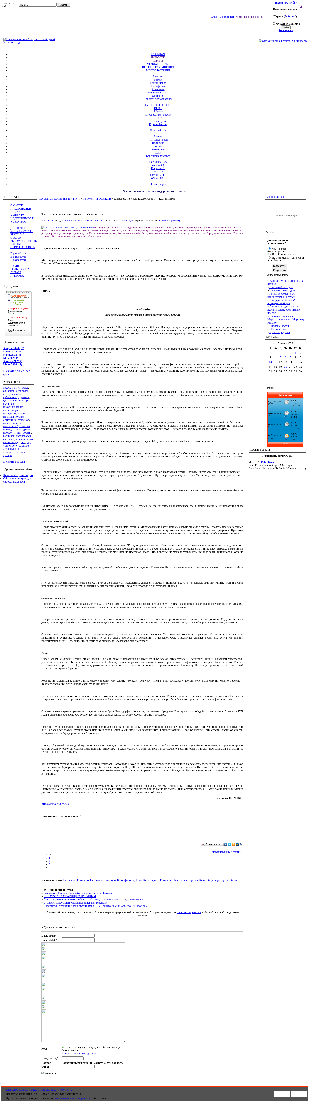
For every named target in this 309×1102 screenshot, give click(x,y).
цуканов (15, 448)
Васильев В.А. (158, 161)
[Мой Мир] (237, 844)
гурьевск (23, 397)
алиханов (9, 390)
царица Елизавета (161, 880)
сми (23, 442)
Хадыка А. (158, 171)
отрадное (23, 419)
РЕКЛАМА (17, 234)
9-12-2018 (47, 220)
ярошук (7, 455)
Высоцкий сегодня (281, 287)
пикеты (16, 423)
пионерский (10, 426)
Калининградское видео (18, 475)
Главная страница (17, 1089)
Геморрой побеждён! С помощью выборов (282, 302)
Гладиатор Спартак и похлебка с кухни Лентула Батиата (78, 892)
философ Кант (133, 880)
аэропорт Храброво (226, 880)
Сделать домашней (222, 16)
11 (275, 362)
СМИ (158, 152)
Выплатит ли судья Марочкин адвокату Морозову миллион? (285, 319)
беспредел (22, 390)
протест (8, 432)
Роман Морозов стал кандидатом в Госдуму (281, 295)
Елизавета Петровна (89, 880)
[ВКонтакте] (226, 844)
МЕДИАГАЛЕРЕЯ (158, 63)
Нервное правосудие (282, 290)
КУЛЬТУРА (17, 215)
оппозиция (9, 419)
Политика (158, 142)
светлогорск (23, 435)
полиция (24, 426)
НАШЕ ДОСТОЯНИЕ (19, 226)
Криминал (158, 89)
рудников (9, 435)
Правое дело (158, 121)
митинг (22, 413)
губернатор (10, 397)
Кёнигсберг (206, 880)
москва (19, 416)
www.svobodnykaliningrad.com (73, 1098)
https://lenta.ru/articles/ (55, 803)
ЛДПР (158, 117)
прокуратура (24, 429)
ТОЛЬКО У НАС (20, 269)
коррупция (9, 413)
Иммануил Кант (113, 880)
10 (270, 362)
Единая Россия (158, 124)
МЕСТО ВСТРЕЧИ (158, 70)
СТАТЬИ (15, 237)
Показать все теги (14, 461)
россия (27, 432)
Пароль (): (285, 16)
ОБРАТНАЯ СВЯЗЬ (22, 247)
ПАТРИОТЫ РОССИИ (158, 105)
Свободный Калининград (54, 198)
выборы (8, 394)
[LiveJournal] (241, 844)
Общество (158, 95)
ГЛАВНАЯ (158, 54)
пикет (6, 423)
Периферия (158, 86)
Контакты (67, 1089)
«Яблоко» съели (279, 325)
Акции (158, 146)
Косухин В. (158, 168)
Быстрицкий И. (158, 174)
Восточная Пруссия (186, 880)
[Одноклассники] (233, 844)
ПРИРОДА (17, 275)
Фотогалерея (158, 184)
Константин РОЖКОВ (97, 198)
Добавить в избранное (249, 16)
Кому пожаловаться (158, 155)
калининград (11, 410)
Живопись (158, 149)
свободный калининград (18, 441)
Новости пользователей (158, 98)
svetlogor (127, 220)
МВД (25, 387)
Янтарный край (158, 139)
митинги (8, 416)
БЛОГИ (158, 60)
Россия (158, 79)
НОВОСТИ (158, 57)
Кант (146, 880)
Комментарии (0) (169, 220)
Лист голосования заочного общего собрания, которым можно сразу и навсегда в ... (95, 899)
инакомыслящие (13, 406)
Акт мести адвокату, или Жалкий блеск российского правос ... (284, 309)
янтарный (9, 451)
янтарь (21, 451)
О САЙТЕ (16, 205)
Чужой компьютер (287, 23)
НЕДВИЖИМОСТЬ (22, 218)
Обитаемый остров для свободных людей (17, 480)
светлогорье (10, 439)
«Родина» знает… (280, 329)
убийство (9, 445)
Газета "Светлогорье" (44, 1089)
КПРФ (158, 108)
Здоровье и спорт (158, 92)
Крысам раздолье (279, 332)
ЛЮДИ (14, 265)
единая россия (12, 400)
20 (285, 366)
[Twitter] (230, 844)
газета (18, 394)
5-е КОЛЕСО (18, 221)
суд (29, 442)
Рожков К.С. (158, 165)
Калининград (158, 82)
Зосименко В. (158, 177)
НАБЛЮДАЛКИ (20, 208)
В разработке (158, 130)
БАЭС (7, 387)
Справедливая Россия (158, 114)
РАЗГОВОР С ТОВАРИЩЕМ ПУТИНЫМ (70, 896)
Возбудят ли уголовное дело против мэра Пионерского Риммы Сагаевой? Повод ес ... (96, 905)
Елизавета (69, 880)
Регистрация (286, 30)
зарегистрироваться (189, 912)
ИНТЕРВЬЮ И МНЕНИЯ (158, 67)
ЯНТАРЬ (15, 272)
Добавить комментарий (226, 851)
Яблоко (158, 111)
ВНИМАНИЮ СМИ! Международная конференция (75, 902)
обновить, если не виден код (79, 1053)
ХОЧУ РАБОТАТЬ (21, 231)
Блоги (76, 198)
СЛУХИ (15, 211)
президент (9, 429)
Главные (158, 76)
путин (17, 432)
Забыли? (290, 16)
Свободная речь (275, 196)
